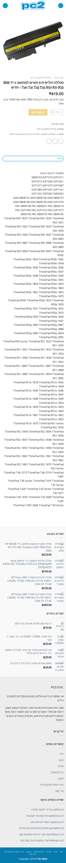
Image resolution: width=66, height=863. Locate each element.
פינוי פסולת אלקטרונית (52, 784)
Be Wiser (42, 858)
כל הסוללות (53, 134)
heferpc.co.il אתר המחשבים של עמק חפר (42, 840)
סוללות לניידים (33, 134)
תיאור (59, 158)
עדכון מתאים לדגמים (18, 134)
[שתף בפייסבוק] (55, 141)
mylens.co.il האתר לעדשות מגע (47, 822)
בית (62, 754)
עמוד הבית (59, 77)
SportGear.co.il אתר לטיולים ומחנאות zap (41, 834)
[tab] (33, 158)
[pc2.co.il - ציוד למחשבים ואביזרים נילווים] (33, 5)
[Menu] (60, 5)
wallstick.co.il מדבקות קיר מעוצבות (45, 816)
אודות (61, 766)
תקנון (61, 778)
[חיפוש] (5, 5)
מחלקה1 (44, 134)
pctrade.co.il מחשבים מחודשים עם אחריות (41, 828)
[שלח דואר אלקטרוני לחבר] (49, 141)
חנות (61, 760)
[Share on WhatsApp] (60, 141)
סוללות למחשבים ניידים (41, 77)
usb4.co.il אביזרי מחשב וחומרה (47, 809)
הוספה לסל (38, 112)
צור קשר (59, 791)
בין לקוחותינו (57, 772)
